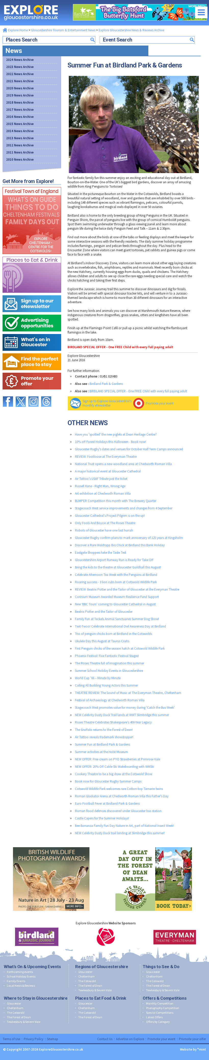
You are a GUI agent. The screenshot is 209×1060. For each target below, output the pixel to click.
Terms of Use (11, 1039)
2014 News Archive (20, 131)
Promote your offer (192, 1039)
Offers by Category (158, 1022)
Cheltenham (86, 976)
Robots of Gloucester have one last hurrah (104, 530)
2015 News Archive (20, 124)
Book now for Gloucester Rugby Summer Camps (108, 781)
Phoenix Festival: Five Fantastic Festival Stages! (107, 656)
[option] (36, 937)
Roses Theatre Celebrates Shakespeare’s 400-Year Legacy (113, 722)
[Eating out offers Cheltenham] (32, 371)
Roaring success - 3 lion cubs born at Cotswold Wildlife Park (116, 582)
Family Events (16, 981)
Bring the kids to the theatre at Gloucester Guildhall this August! (118, 567)
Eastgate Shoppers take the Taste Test (100, 552)
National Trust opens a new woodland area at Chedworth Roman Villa (123, 464)
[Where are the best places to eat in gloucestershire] (32, 255)
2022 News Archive (20, 74)
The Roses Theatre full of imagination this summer (109, 663)
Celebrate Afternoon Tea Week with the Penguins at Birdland (116, 575)
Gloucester (85, 972)
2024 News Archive (20, 60)
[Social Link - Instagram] (33, 394)
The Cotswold (87, 981)
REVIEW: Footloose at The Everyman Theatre (106, 456)
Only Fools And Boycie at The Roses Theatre (105, 523)
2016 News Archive (20, 117)
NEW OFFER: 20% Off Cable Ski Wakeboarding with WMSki (114, 766)
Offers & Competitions (164, 998)
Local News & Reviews (21, 985)
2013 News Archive (20, 138)
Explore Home (17, 30)
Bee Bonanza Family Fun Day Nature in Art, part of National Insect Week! (124, 826)
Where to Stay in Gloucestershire (35, 998)
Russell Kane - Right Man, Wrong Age (100, 486)
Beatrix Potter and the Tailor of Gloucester (104, 611)
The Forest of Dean (90, 985)
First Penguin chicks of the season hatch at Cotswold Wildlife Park (120, 648)
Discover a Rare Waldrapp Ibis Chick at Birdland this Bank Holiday (120, 545)
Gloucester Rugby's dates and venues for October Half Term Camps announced (129, 449)
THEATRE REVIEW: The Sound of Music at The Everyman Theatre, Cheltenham (128, 693)
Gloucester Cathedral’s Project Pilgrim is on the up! (110, 515)
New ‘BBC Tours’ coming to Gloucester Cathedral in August (115, 604)
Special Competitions (159, 1012)
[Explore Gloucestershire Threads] (46, 394)
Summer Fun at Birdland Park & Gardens (102, 744)
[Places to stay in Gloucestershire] (32, 352)
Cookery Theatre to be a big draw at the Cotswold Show (113, 774)
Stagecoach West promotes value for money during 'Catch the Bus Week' (125, 707)
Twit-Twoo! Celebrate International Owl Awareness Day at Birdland (120, 626)
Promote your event (160, 403)
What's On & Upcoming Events (32, 966)
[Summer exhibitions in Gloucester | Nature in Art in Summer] (51, 846)
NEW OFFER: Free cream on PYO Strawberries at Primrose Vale (117, 759)
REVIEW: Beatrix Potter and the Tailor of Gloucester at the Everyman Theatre (127, 589)
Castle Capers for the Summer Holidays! (102, 818)
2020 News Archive (20, 88)
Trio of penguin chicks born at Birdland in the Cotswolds (113, 634)
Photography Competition (162, 1008)
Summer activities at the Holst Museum (101, 752)
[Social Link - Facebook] (8, 394)
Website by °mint (193, 1049)
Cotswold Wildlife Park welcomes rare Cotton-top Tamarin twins (119, 789)
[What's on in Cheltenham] (32, 186)
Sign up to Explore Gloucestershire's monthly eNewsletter (107, 403)
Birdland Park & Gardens (106, 384)
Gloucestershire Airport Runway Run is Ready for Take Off (114, 560)
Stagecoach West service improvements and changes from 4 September (123, 508)
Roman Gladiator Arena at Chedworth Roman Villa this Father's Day (121, 796)
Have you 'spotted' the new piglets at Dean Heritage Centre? (116, 434)
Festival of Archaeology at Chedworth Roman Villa (110, 700)
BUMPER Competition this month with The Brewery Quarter (115, 501)
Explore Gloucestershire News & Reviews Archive (131, 30)
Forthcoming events (20, 972)
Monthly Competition (159, 1003)
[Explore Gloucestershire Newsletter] (32, 294)
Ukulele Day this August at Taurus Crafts (102, 641)
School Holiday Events (21, 976)
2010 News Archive (20, 159)
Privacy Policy (33, 1039)
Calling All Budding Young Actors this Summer (106, 685)
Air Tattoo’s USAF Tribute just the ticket (101, 479)
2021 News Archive (20, 81)
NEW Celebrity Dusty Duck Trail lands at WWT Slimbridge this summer (122, 715)
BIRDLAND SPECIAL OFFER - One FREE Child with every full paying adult (138, 391)
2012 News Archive (20, 145)
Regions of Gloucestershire (101, 966)
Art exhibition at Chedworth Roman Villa (103, 493)
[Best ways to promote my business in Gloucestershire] (32, 313)
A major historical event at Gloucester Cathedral (108, 471)
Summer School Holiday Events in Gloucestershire (109, 670)
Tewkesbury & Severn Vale (95, 990)
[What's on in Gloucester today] (32, 333)
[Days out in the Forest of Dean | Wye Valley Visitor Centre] (153, 846)
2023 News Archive (20, 67)
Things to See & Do (161, 966)
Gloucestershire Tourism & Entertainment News (63, 30)
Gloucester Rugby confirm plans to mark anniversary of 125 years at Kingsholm (129, 538)
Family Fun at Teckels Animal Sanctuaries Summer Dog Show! (117, 619)
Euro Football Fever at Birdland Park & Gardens (107, 803)
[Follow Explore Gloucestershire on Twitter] (20, 394)
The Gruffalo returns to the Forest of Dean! (104, 730)
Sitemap (52, 1039)
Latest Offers (154, 1017)
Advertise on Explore (130, 1039)
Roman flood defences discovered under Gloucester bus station (118, 811)
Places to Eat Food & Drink (100, 998)
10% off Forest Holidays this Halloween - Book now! (110, 442)
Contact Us (104, 1039)
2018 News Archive (20, 102)
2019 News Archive (20, 95)
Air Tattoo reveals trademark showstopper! (104, 737)
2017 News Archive (20, 109)
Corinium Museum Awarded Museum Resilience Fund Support (117, 597)
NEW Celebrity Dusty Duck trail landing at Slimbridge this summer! (120, 833)
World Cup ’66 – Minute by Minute (98, 678)
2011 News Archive (20, 152)
